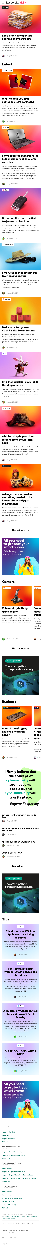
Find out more (19, 530)
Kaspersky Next (7, 1168)
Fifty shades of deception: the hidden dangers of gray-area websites (20, 159)
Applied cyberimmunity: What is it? (18, 842)
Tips (21, 926)
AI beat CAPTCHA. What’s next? (20, 1052)
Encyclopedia (24, 1230)
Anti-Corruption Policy (18, 1216)
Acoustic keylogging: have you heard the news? (15, 731)
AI (5, 353)
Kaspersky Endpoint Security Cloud (13, 1155)
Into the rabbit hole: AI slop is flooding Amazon (20, 383)
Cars (6, 190)
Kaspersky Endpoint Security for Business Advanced (19, 1178)
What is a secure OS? (12, 853)
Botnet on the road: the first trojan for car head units (19, 220)
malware (8, 466)
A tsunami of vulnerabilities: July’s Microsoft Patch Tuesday (20, 1014)
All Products (6, 1158)
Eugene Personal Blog (14, 1230)
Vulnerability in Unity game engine (15, 610)
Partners (18, 1223)
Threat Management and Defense (13, 1198)
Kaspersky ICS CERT (8, 1233)
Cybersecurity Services (9, 1195)
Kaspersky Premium (8, 1138)
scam (7, 127)
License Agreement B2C (31, 1216)
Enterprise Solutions (9, 1186)
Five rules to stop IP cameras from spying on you (20, 274)
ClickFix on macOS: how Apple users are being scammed (20, 934)
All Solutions (6, 1142)
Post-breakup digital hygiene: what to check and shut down (20, 972)
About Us (11, 1223)
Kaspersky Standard (8, 1132)
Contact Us (5, 1223)
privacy (7, 408)
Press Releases (6, 1225)
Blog (23, 1223)
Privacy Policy (7, 1216)
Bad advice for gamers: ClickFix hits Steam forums (18, 329)
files (6, 7)
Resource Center (30, 1223)
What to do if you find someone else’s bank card (18, 100)
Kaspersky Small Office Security (12, 1152)
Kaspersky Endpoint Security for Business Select (17, 1175)
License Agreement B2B (9, 1218)
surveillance (9, 244)
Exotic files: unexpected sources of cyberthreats (17, 37)
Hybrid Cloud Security (9, 1204)
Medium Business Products (12, 1163)
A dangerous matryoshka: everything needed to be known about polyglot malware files (17, 499)
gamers (7, 299)
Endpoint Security (8, 1201)
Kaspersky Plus (7, 1135)
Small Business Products (11, 1146)
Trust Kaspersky (16, 1225)
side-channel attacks (12, 708)
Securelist (4, 1230)
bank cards (8, 70)
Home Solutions (7, 1127)
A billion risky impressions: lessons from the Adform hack (18, 439)
